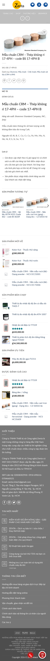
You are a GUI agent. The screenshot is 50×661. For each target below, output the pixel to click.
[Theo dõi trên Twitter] (14, 502)
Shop (18, 13)
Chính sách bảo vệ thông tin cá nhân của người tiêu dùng (24, 615)
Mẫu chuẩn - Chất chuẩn (27, 72)
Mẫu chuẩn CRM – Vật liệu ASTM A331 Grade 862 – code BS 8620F (11, 214)
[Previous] (2, 211)
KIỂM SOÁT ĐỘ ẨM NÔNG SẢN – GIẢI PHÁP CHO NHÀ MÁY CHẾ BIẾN (27, 521)
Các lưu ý (6, 622)
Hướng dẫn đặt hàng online (14, 593)
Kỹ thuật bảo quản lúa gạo (21, 546)
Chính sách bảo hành (12, 608)
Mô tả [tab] (5, 91)
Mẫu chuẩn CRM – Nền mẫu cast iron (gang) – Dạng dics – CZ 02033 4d (36, 214)
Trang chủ (8, 13)
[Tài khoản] (39, 5)
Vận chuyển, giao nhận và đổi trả (17, 603)
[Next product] (22, 18)
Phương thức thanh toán (13, 598)
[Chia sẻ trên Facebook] (9, 81)
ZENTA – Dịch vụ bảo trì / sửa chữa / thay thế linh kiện (26, 529)
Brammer (42, 13)
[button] (3, 4)
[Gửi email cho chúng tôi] (19, 502)
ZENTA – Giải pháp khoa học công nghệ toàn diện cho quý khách (27, 538)
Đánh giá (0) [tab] (7, 97)
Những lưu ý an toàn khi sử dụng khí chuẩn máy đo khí (26, 564)
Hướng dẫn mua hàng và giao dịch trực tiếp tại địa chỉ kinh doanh (23, 586)
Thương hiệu (29, 13)
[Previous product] (27, 18)
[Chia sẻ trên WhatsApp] (4, 81)
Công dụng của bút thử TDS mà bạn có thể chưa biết (27, 555)
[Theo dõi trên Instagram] (9, 502)
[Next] (47, 211)
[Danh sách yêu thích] (32, 5)
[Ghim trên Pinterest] (23, 81)
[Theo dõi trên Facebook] (4, 502)
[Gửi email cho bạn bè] (19, 81)
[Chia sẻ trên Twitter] (14, 81)
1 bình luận (14, 568)
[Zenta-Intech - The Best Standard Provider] (17, 4)
